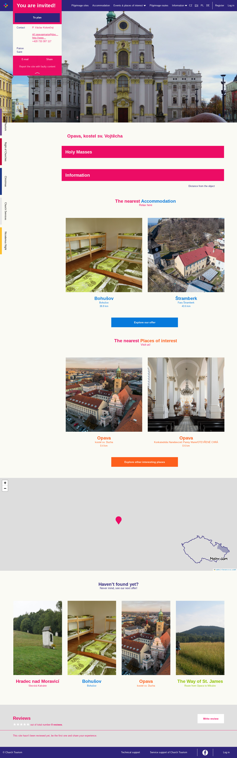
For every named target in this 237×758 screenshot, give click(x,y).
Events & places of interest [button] (128, 5)
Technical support (130, 752)
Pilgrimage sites (80, 5)
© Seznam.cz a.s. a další (228, 569)
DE (208, 5)
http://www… (39, 37)
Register (219, 5)
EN (196, 5)
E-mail (25, 59)
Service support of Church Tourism (168, 752)
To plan (37, 17)
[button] (119, 520)
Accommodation (101, 5)
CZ (190, 5)
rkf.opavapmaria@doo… (45, 34)
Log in (231, 5)
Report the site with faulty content (37, 66)
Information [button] (178, 5)
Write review (210, 718)
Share (49, 59)
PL (202, 5)
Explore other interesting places (144, 461)
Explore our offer (144, 322)
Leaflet (217, 569)
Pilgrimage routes (159, 5)
